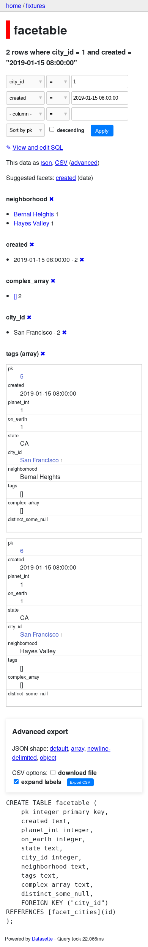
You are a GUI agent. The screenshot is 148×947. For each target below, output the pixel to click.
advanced (84, 162)
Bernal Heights (34, 214)
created (66, 177)
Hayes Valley (31, 223)
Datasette (42, 938)
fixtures (35, 5)
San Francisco (39, 459)
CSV (61, 162)
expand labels (40, 781)
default (59, 748)
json (46, 162)
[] (15, 295)
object (48, 757)
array (77, 748)
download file (77, 772)
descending (69, 130)
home (13, 5)
